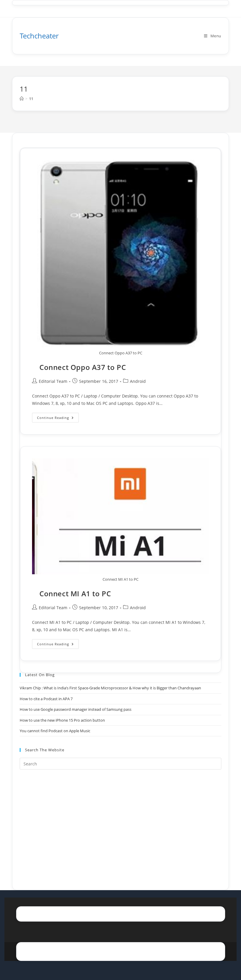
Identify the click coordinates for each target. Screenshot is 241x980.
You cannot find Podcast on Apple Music (55, 730)
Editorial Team (53, 381)
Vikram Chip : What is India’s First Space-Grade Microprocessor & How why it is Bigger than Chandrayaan (110, 688)
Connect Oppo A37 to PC (82, 367)
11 (31, 98)
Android (138, 381)
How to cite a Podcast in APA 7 (46, 698)
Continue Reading (58, 418)
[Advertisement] (120, 822)
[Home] (22, 98)
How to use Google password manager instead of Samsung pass (75, 709)
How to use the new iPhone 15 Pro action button (62, 720)
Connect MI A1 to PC (75, 593)
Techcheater (39, 36)
